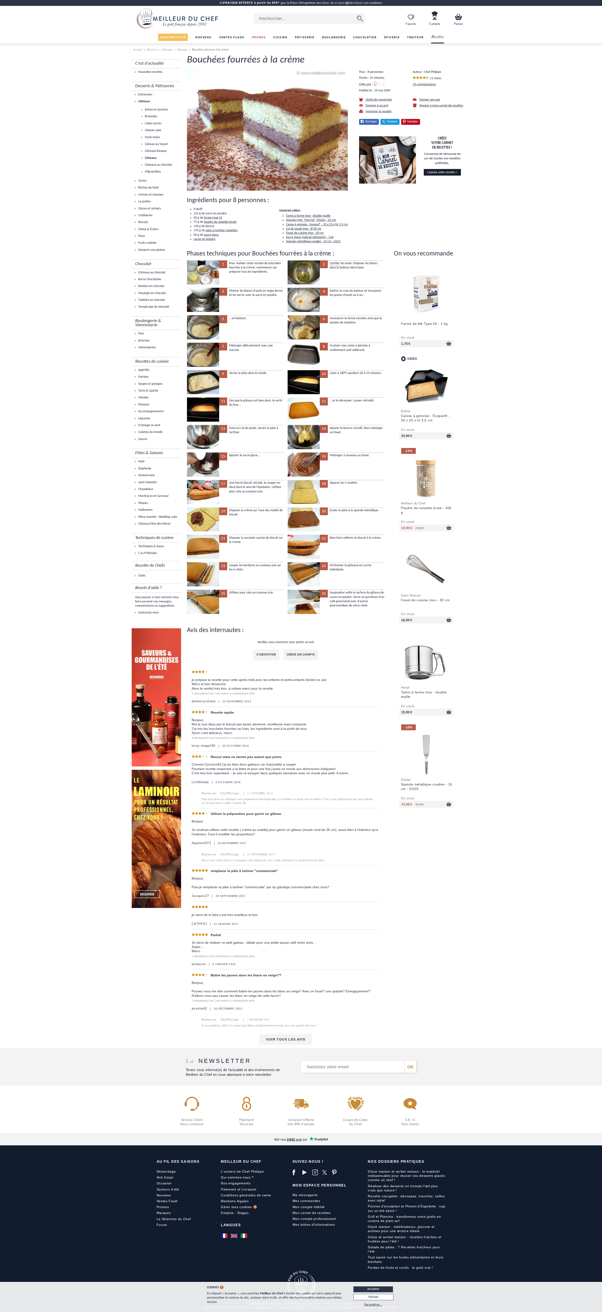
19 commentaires (424, 84)
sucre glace (211, 235)
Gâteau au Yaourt (156, 144)
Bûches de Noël (148, 187)
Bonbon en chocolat (151, 286)
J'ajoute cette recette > (442, 172)
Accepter (373, 1289)
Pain (141, 333)
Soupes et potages (150, 384)
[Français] (224, 1235)
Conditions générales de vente (246, 1195)
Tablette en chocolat (151, 300)
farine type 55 (213, 218)
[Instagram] (316, 1172)
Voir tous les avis (285, 1039)
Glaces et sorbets (149, 208)
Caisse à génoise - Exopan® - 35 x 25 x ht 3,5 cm (317, 224)
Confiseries (145, 215)
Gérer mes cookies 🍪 (239, 1207)
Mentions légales (235, 1201)
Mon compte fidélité (309, 1207)
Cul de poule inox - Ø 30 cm (303, 229)
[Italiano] (244, 1235)
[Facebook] (296, 1172)
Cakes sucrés (152, 123)
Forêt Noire (152, 137)
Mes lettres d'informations (314, 1224)
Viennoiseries (147, 347)
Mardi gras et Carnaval (153, 496)
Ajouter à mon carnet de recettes (441, 105)
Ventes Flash (167, 1201)
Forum (162, 1225)
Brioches (144, 340)
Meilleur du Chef (241, 1161)
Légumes (144, 418)
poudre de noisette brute (220, 222)
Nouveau (164, 1195)
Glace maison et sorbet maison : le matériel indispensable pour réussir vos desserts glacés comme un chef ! (406, 1176)
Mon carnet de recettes (312, 1213)
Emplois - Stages (235, 1213)
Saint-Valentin (147, 482)
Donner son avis (429, 100)
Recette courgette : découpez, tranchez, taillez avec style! (406, 1198)
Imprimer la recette (379, 111)
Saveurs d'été (168, 1189)
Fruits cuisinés (147, 243)
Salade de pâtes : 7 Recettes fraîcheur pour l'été (404, 1249)
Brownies (150, 116)
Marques (164, 1213)
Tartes (142, 181)
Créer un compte (301, 654)
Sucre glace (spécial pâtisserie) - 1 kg (310, 237)
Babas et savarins (156, 109)
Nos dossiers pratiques (396, 1161)
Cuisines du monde (150, 432)
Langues (231, 1225)
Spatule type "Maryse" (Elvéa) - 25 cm (311, 220)
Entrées (143, 377)
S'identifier (266, 654)
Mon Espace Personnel (320, 1185)
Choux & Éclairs (148, 229)
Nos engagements (236, 1183)
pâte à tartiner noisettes (222, 230)
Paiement (228, 1189)
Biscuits (143, 222)
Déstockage (166, 1171)
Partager (371, 121)
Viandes (143, 397)
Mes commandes (306, 1201)
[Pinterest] (336, 1172)
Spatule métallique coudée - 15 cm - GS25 (313, 241)
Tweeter (392, 121)
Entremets (145, 94)
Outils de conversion (379, 100)
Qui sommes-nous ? (237, 1177)
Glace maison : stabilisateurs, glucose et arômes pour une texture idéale (401, 1229)
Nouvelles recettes (150, 72)
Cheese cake (152, 130)
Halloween (145, 510)
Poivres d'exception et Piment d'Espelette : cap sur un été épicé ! (406, 1208)
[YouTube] (306, 1172)
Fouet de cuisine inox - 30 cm (305, 233)
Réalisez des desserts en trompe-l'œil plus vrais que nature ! (403, 1188)
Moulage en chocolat (152, 293)
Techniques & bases (151, 546)
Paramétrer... (373, 1305)
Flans (141, 236)
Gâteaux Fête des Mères (154, 524)
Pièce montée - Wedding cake (157, 517)
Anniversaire (146, 475)
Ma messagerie (305, 1195)
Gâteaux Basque (155, 151)
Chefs (141, 575)
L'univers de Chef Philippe (242, 1171)
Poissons (143, 404)
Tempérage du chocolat (153, 307)
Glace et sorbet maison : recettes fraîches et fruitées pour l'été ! (404, 1239)
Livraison (249, 1189)
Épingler (412, 121)
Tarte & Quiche (148, 391)
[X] (326, 1172)
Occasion (164, 1183)
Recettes (437, 37)
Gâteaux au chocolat (158, 165)
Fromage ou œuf (149, 425)
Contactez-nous (148, 612)
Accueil (138, 49)
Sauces (142, 439)
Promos (163, 1207)
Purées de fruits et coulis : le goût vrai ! (400, 1267)
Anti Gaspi (165, 1177)
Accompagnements (151, 411)
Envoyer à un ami (377, 105)
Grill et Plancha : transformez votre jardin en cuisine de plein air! (404, 1219)
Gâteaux (167, 49)
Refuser (373, 1297)
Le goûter (144, 201)
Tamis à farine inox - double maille (308, 216)
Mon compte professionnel (314, 1219)
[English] (234, 1235)
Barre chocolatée (149, 279)
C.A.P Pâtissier (147, 553)
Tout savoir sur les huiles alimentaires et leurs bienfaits (406, 1259)
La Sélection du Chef (174, 1219)
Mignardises (152, 171)
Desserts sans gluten (151, 250)
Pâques (143, 503)
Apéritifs (143, 370)
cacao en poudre (204, 239)
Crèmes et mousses (150, 194)
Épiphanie (144, 468)
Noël (141, 461)
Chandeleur (145, 489)
